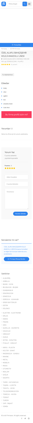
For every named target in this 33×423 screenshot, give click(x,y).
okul (4, 92)
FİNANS (5, 322)
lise (4, 100)
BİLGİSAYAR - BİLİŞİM (10, 287)
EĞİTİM (5, 305)
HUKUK (5, 337)
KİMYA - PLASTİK (9, 347)
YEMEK (5, 406)
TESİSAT (6, 397)
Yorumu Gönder (20, 214)
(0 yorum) (14, 64)
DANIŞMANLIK (8, 290)
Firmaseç (4, 49)
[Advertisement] (16, 25)
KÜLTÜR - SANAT (9, 350)
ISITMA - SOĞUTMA (10, 340)
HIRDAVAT (6, 334)
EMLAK (5, 316)
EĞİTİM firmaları (15, 49)
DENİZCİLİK (7, 296)
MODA (5, 366)
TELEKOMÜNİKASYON (11, 391)
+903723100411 (8, 74)
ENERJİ (5, 319)
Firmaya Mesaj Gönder (17, 259)
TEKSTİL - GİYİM (8, 388)
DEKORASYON (8, 293)
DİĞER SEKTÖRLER (9, 302)
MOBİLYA (6, 363)
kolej (5, 88)
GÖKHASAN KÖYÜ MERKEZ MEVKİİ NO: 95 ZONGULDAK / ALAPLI (15, 60)
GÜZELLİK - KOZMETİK (11, 328)
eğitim (5, 96)
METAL (5, 360)
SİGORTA (6, 378)
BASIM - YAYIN (8, 284)
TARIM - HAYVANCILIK (11, 382)
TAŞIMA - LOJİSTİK (9, 385)
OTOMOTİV (7, 369)
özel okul (6, 107)
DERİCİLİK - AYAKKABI (11, 299)
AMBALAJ (6, 281)
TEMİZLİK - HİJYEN (9, 394)
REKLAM (6, 372)
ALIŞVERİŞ (6, 278)
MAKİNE (6, 357)
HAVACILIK (6, 331)
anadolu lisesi (7, 104)
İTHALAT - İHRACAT (10, 343)
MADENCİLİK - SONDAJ (11, 353)
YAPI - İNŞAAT (8, 403)
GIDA (4, 325)
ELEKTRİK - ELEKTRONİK (12, 313)
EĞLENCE (6, 308)
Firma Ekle (17, 45)
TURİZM (6, 400)
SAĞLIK (5, 375)
